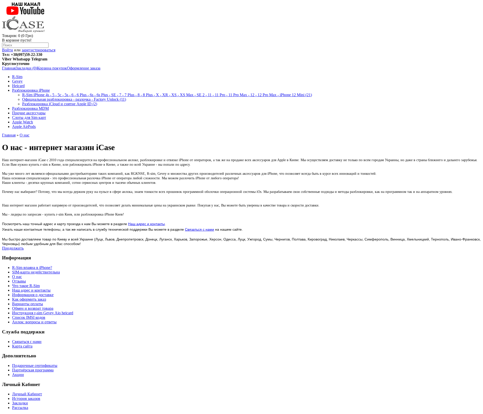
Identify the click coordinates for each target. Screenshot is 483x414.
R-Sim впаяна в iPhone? (32, 267)
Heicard (18, 86)
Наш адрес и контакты (146, 224)
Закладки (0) (26, 68)
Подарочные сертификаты (34, 365)
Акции (18, 374)
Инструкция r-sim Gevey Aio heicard (42, 313)
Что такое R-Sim (26, 286)
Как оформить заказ (29, 299)
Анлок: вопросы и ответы (34, 322)
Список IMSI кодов (28, 317)
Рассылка (20, 407)
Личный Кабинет (27, 394)
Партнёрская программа (33, 370)
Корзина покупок (52, 68)
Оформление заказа (83, 68)
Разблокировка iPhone (31, 90)
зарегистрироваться (38, 50)
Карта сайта (22, 346)
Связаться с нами (199, 229)
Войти (7, 50)
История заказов (26, 398)
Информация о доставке (33, 295)
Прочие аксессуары (29, 113)
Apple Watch (22, 122)
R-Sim (17, 77)
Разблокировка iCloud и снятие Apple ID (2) (59, 104)
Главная (9, 68)
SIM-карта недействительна (36, 272)
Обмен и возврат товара (32, 308)
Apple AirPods (24, 126)
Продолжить (13, 248)
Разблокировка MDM (30, 108)
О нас (24, 135)
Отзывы (19, 281)
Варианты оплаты (27, 304)
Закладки (20, 403)
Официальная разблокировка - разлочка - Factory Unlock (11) (74, 99)
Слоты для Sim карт (29, 117)
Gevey (17, 81)
